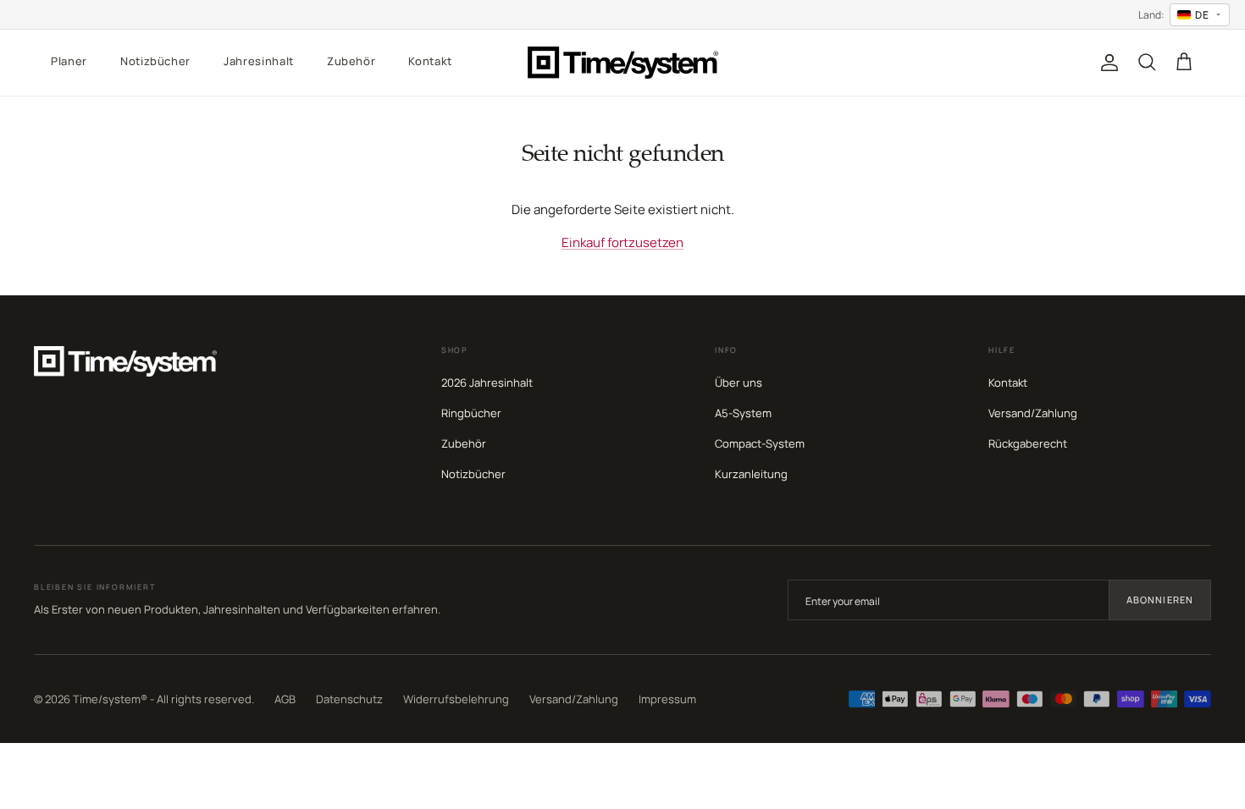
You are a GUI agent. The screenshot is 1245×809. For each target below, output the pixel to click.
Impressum (667, 699)
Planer (69, 61)
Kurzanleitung (751, 474)
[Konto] (1106, 62)
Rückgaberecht (1027, 443)
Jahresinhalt (259, 61)
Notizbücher (155, 61)
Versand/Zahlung (1032, 413)
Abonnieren (1159, 599)
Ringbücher (471, 413)
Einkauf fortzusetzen (622, 242)
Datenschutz (349, 699)
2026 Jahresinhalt (487, 382)
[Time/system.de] (623, 63)
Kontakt (430, 61)
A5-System (743, 413)
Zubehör (351, 61)
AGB (285, 699)
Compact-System (760, 443)
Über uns (738, 382)
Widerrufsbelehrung (456, 699)
